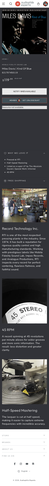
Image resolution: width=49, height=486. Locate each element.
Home (4, 59)
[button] (10, 3)
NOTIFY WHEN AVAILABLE (24, 91)
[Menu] (3, 3)
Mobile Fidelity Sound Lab (14, 65)
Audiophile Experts (28, 480)
